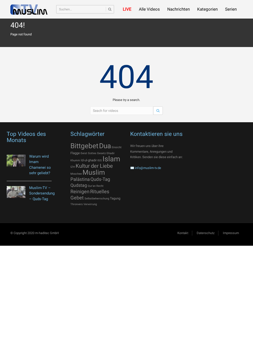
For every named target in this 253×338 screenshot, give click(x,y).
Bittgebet (84, 146)
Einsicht (117, 147)
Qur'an (92, 186)
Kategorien (207, 9)
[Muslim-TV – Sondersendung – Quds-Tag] (16, 192)
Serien (231, 9)
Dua (105, 146)
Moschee (76, 173)
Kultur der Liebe (94, 166)
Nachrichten (178, 9)
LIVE (127, 9)
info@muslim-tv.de (148, 168)
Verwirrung (90, 204)
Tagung (115, 198)
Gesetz (101, 153)
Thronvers (76, 204)
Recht (100, 186)
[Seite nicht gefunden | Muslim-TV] (28, 9)
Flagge (75, 153)
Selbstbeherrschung (96, 198)
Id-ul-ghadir (89, 160)
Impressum (231, 233)
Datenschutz (205, 233)
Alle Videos (149, 9)
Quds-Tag (100, 179)
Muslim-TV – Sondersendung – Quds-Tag (42, 193)
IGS (99, 160)
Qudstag (78, 185)
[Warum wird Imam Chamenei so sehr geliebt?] (16, 161)
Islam (111, 159)
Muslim (94, 172)
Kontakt (182, 233)
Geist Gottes (88, 153)
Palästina (80, 179)
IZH (72, 167)
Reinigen (79, 191)
